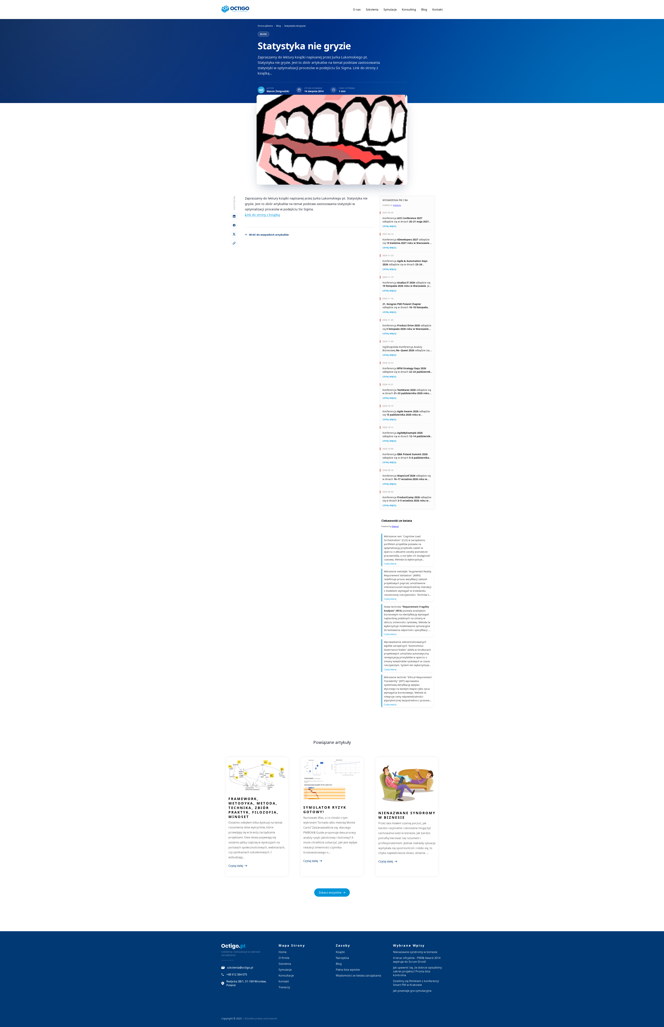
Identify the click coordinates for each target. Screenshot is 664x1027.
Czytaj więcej (389, 226)
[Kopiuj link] (234, 243)
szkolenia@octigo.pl (240, 967)
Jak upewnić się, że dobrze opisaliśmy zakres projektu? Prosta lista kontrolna (417, 971)
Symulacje (390, 9)
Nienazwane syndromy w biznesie (407, 815)
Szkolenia (372, 9)
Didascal (397, 205)
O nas (357, 9)
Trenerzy (284, 987)
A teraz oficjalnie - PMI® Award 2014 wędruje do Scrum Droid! (416, 960)
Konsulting (409, 9)
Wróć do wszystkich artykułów (269, 234)
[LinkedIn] (234, 216)
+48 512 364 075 (236, 974)
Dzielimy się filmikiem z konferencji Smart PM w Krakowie (416, 983)
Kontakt (437, 9)
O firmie (284, 958)
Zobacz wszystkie (330, 892)
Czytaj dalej (235, 866)
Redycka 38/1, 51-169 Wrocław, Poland (246, 983)
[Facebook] (234, 225)
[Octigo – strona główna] (235, 9)
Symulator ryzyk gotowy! (324, 809)
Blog (424, 9)
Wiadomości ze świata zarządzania (358, 975)
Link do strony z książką (262, 215)
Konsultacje (286, 975)
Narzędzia (342, 958)
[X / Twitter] (234, 234)
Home (283, 952)
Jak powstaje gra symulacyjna (412, 991)
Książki (340, 952)
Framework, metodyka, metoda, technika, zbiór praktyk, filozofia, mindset (253, 807)
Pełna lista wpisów (348, 970)
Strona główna (265, 25)
